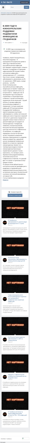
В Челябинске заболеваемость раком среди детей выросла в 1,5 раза (17, 221)
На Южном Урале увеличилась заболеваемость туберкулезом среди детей (17, 259)
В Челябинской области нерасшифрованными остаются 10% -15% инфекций (17, 413)
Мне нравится (9, 42)
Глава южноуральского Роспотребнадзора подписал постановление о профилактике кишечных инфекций (17, 298)
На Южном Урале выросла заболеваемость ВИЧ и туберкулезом (16, 338)
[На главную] (7, 2)
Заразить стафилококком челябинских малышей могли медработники (17, 376)
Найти (26, 7)
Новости (5, 180)
